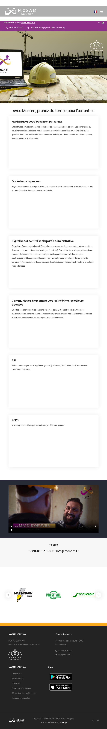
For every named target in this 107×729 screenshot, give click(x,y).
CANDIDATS (17, 674)
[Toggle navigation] (101, 11)
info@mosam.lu (28, 23)
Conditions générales (21, 698)
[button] (98, 595)
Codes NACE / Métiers (21, 688)
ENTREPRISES (18, 678)
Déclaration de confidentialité (24, 693)
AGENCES (16, 683)
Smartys (63, 722)
